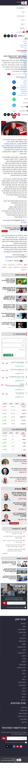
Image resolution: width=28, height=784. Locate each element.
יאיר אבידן (24, 463)
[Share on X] (14, 88)
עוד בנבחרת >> (14, 523)
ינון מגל (9, 179)
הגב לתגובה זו (18, 366)
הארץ (8, 141)
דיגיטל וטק (23, 638)
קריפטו (24, 656)
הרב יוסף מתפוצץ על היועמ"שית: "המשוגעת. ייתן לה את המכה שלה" (9, 297)
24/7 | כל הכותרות (18, 529)
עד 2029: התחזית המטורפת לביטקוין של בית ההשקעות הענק (8, 280)
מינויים (24, 670)
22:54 (24, 532)
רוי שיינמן (13, 283)
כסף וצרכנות (22, 632)
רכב (25, 676)
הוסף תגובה (7, 355)
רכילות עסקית (22, 653)
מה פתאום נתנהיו (19, 393)
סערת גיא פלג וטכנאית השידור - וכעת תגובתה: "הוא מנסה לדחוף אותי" (9, 306)
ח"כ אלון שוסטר (22, 472)
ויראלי (24, 659)
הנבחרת (19, 2)
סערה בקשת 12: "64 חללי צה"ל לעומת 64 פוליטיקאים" (12, 228)
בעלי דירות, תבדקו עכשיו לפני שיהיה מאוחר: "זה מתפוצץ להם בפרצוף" (9, 563)
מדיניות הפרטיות (22, 716)
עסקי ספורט (22, 665)
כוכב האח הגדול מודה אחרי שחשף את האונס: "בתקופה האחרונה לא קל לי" (8, 316)
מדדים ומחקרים (21, 647)
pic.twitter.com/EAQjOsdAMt (13, 251)
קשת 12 (19, 143)
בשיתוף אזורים (13, 573)
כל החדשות (5, 553)
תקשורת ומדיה (22, 51)
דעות (23, 12)
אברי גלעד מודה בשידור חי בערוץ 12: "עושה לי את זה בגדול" (8, 324)
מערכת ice (13, 292)
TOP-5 (24, 691)
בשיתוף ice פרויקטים (12, 565)
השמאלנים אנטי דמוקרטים (17, 362)
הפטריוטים (20, 179)
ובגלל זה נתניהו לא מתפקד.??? (16, 377)
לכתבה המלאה (4, 231)
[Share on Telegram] (14, 105)
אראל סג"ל (19, 265)
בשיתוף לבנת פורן (12, 580)
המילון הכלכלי (22, 682)
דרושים (24, 697)
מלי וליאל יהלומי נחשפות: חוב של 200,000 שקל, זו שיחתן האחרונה (8, 289)
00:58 (24, 549)
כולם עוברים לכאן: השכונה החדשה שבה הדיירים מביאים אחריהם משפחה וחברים (9, 570)
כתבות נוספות (21, 558)
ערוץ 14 (7, 235)
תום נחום (24, 74)
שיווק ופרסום (22, 641)
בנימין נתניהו (11, 265)
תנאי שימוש (23, 710)
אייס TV (23, 694)
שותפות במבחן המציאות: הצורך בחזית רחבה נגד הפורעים (18, 469)
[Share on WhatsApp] (14, 99)
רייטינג (24, 673)
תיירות (24, 688)
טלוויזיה (24, 662)
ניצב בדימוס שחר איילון (20, 481)
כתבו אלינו (24, 707)
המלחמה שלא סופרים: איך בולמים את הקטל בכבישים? (18, 478)
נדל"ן (24, 635)
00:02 (24, 540)
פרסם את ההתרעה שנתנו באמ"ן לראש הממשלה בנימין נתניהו (14, 146)
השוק (19, 5)
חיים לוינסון (13, 143)
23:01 (24, 536)
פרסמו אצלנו (23, 719)
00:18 (24, 545)
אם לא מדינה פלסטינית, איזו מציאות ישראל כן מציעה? (19, 460)
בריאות (24, 679)
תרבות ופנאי (22, 685)
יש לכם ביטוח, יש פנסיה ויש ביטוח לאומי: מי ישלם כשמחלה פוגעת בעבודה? (9, 577)
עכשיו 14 (4, 267)
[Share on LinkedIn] (14, 93)
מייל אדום (24, 722)
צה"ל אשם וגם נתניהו (17, 369)
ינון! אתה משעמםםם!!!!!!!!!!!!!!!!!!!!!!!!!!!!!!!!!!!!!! (15, 385)
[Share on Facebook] (14, 82)
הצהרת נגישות (23, 713)
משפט (24, 644)
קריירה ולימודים (21, 667)
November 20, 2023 (11, 257)
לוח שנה (23, 700)
